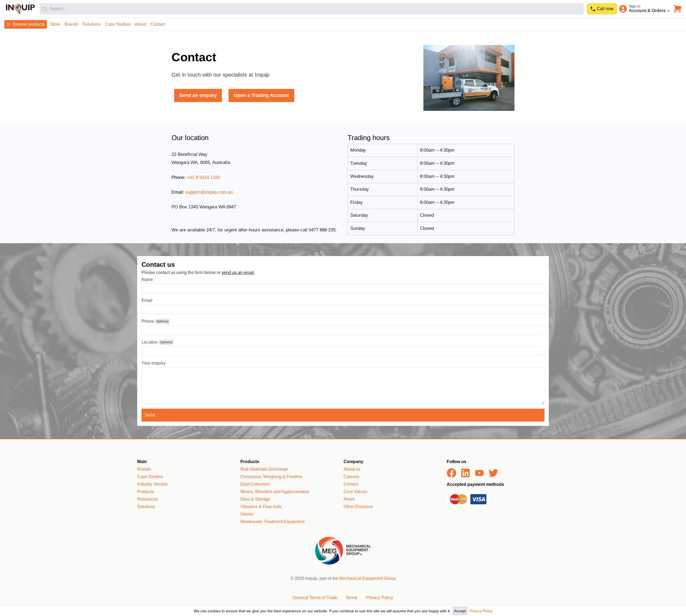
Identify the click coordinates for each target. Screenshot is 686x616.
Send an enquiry (198, 95)
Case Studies (118, 24)
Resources (147, 499)
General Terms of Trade (315, 597)
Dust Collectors (255, 484)
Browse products (29, 24)
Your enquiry (153, 363)
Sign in (634, 6)
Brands (71, 24)
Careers (351, 476)
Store (55, 24)
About (140, 24)
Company (353, 461)
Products (145, 491)
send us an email (238, 272)
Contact (157, 24)
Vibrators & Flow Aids (260, 506)
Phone (147, 321)
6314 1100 (203, 177)
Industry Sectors (152, 484)
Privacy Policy (481, 611)
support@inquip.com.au (209, 192)
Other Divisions (358, 506)
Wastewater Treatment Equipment (272, 521)
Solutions (91, 24)
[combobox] (312, 8)
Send (150, 415)
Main (142, 461)
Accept (460, 611)
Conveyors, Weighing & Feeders (271, 476)
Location (149, 342)
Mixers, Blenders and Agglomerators (274, 491)
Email (146, 300)
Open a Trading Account (261, 95)
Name (147, 279)
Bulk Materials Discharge (264, 469)
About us (352, 469)
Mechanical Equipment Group (367, 578)
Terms (351, 597)
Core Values (355, 491)
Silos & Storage (255, 499)
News (349, 499)
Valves (246, 514)
